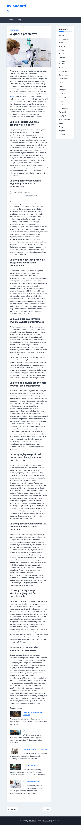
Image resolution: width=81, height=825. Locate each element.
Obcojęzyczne (64, 79)
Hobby (61, 54)
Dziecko (62, 46)
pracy (12, 96)
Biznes (61, 35)
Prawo (61, 86)
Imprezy (62, 57)
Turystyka (62, 116)
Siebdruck (62, 97)
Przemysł (14, 30)
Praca (61, 82)
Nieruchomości (64, 75)
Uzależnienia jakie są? (31, 765)
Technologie (63, 108)
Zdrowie (62, 134)
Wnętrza (62, 131)
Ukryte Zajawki (64, 119)
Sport (61, 105)
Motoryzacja (63, 71)
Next (46, 809)
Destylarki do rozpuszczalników (35, 749)
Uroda (10, 20)
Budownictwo (64, 39)
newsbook (46, 821)
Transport (62, 112)
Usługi (19, 20)
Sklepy (61, 101)
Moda (61, 67)
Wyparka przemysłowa (31, 781)
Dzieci (61, 43)
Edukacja (62, 50)
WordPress (32, 821)
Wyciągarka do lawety (31, 731)
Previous (12, 809)
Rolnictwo (62, 93)
